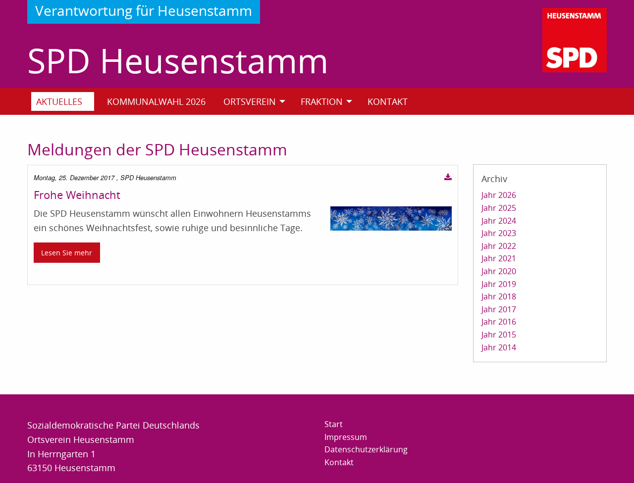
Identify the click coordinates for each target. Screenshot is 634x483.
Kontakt (388, 101)
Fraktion (322, 101)
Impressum (345, 437)
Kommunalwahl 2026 (156, 101)
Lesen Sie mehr (66, 252)
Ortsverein (249, 101)
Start (333, 424)
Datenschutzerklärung (366, 449)
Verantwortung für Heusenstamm (143, 10)
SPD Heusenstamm (177, 60)
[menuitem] (66, 101)
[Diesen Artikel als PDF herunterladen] (448, 177)
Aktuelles (59, 101)
